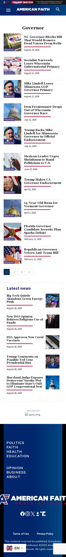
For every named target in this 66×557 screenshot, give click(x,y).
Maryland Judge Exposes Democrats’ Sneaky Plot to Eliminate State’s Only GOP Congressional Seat (25, 382)
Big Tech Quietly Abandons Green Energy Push (25, 299)
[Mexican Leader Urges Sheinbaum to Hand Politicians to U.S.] (12, 162)
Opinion (15, 468)
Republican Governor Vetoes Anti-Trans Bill (41, 251)
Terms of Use (21, 533)
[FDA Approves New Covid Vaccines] (52, 342)
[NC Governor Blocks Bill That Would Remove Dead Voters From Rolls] (12, 42)
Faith (12, 447)
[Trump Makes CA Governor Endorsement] (12, 185)
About (13, 477)
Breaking (9, 50)
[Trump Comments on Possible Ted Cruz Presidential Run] (52, 361)
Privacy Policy (45, 533)
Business (16, 472)
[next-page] (29, 272)
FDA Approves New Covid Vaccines (25, 339)
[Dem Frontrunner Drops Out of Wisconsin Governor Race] (12, 112)
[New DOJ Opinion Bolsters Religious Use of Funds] (52, 321)
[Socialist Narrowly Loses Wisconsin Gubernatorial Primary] (12, 65)
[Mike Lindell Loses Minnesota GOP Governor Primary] (12, 89)
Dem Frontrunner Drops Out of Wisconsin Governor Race (43, 110)
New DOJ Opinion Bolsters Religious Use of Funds (25, 320)
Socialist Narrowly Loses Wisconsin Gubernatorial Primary (42, 63)
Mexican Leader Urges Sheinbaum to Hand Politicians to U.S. (41, 159)
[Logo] (33, 10)
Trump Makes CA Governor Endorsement (42, 181)
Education (18, 456)
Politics (15, 443)
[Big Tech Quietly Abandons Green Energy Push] (52, 301)
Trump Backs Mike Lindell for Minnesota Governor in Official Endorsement (41, 135)
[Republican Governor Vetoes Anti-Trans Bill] (12, 255)
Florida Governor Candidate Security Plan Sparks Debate (42, 229)
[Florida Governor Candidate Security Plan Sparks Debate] (12, 231)
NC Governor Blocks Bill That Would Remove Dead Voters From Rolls (43, 40)
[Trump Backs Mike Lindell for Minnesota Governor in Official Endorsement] (12, 135)
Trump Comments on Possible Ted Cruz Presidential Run (22, 360)
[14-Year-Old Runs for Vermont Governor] (12, 208)
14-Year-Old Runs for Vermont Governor (41, 204)
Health (14, 451)
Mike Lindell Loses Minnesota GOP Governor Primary (38, 87)
